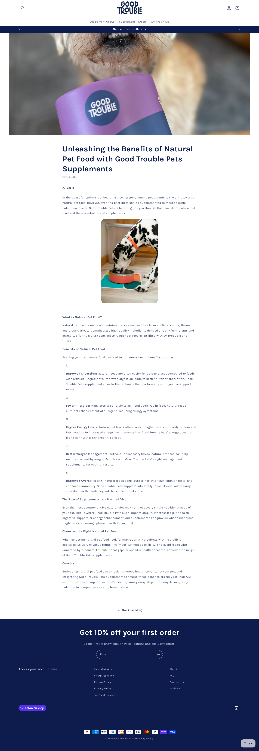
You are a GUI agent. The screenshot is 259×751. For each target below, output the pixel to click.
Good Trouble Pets (123, 738)
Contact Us (177, 682)
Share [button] (70, 187)
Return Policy (102, 682)
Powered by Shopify (143, 738)
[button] (22, 8)
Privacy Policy (102, 688)
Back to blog (132, 610)
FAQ (172, 675)
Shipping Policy (104, 675)
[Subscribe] (159, 654)
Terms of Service (104, 695)
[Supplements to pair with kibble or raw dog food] (129, 261)
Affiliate (175, 688)
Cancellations (103, 669)
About (173, 669)
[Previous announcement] (19, 29)
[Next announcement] (239, 29)
